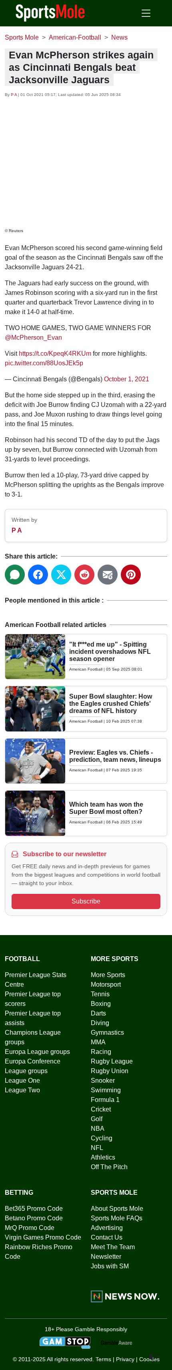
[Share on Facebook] (38, 575)
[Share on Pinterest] (131, 575)
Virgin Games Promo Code (43, 1237)
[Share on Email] (108, 575)
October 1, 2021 (126, 379)
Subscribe (86, 901)
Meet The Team (113, 1247)
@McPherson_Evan (33, 337)
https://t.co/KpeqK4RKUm (55, 353)
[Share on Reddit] (84, 575)
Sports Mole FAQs (116, 1218)
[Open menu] (146, 13)
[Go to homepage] (50, 12)
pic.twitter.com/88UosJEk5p (44, 363)
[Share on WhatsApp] (15, 575)
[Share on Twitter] (61, 575)
